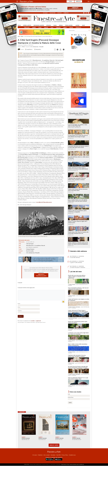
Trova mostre (68, 25)
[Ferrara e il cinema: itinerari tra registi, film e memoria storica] (78, 218)
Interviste (46, 27)
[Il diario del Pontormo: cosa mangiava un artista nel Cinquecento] (78, 303)
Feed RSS (58, 455)
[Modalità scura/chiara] (63, 50)
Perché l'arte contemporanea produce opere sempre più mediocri (77, 322)
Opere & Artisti (27, 25)
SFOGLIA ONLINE (26, 438)
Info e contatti (46, 455)
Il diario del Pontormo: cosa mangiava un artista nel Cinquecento (78, 300)
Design (61, 25)
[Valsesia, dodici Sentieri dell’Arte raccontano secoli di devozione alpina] (78, 185)
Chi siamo (45, 12)
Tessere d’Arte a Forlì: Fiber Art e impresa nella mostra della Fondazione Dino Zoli (78, 232)
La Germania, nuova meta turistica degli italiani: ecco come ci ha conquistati (78, 333)
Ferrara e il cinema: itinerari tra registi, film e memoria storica (77, 222)
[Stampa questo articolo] (57, 49)
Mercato (71, 27)
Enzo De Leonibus (30, 251)
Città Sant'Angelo (30, 243)
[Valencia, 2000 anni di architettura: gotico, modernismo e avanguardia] (78, 207)
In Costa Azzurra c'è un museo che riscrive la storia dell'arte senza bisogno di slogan (78, 136)
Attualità (34, 27)
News (19, 25)
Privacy (68, 464)
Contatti (59, 12)
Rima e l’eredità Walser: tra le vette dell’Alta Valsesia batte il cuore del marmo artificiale (77, 200)
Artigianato (58, 27)
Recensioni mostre (39, 25)
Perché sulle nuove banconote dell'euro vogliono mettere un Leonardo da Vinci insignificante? (76, 277)
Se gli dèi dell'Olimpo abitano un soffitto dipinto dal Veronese (78, 157)
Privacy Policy (65, 455)
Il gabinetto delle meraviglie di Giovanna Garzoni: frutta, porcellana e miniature (77, 179)
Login (70, 1)
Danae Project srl (64, 464)
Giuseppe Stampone (30, 249)
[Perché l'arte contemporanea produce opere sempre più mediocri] (78, 326)
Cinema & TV (78, 27)
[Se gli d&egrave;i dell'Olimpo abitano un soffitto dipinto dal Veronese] (78, 153)
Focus (52, 27)
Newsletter (52, 12)
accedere (33, 320)
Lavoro (77, 25)
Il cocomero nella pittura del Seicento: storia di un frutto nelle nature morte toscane (78, 147)
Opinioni (48, 25)
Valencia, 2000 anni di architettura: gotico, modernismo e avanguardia (77, 211)
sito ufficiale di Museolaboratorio (44, 202)
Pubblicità (66, 12)
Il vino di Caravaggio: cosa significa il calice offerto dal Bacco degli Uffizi (77, 125)
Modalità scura (72, 455)
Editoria (65, 27)
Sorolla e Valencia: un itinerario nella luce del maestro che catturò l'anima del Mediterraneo (78, 243)
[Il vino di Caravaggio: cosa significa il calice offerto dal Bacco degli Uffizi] (78, 121)
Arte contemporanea (34, 46)
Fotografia (41, 46)
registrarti (38, 320)
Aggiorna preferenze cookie (74, 464)
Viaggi (55, 25)
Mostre (39, 27)
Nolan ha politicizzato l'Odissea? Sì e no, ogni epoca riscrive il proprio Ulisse (78, 378)
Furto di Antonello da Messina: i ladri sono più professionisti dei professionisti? (78, 288)
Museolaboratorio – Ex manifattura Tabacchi (35, 245)
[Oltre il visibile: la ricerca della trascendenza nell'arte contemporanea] (78, 348)
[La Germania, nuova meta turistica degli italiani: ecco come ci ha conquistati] (78, 337)
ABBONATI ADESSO (54, 445)
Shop (83, 25)
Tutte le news (26, 27)
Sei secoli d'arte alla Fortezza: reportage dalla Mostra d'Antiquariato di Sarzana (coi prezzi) (78, 367)
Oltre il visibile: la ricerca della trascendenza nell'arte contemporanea (77, 344)
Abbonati (78, 1)
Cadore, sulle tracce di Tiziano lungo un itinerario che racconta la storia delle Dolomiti (78, 168)
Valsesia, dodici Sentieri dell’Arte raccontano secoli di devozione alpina (77, 190)
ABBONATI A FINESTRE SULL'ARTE (41, 275)
